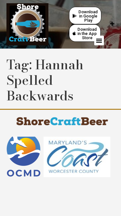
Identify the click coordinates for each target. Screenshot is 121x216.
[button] (99, 40)
